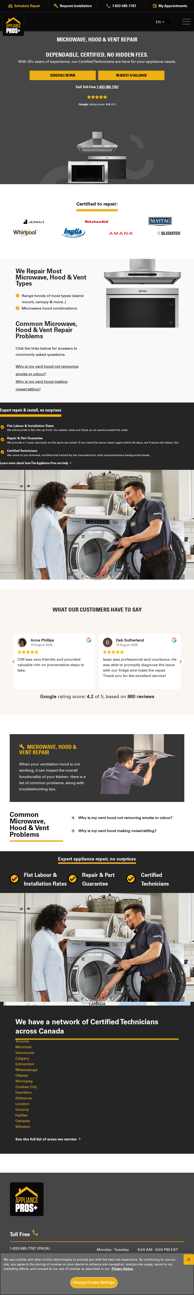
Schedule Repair (62, 75)
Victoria (22, 1109)
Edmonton (24, 1064)
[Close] (189, 1259)
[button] (180, 661)
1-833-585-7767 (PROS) (30, 1248)
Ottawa (21, 1075)
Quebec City (26, 1087)
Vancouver (25, 1052)
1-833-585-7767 (108, 86)
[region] (97, 1274)
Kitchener (23, 1098)
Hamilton (23, 1092)
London (22, 1104)
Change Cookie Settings (94, 1282)
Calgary (22, 1058)
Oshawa (22, 1121)
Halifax (21, 1115)
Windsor (23, 1126)
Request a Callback (131, 75)
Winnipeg (24, 1081)
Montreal (23, 1047)
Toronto (22, 1041)
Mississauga (26, 1069)
